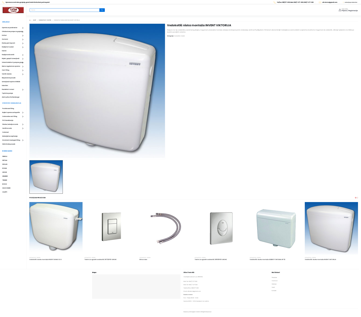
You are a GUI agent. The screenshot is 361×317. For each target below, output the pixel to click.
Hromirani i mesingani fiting (11, 140)
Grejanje (274, 277)
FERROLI (4, 156)
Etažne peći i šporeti (8, 43)
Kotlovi (4, 35)
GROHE (4, 172)
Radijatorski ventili (8, 55)
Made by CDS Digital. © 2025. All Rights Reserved (197, 312)
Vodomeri (5, 132)
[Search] (102, 10)
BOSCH (4, 184)
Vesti (273, 287)
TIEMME (4, 180)
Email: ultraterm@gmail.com (192, 291)
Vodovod (274, 281)
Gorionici (5, 39)
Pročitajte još (79, 205)
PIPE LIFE (4, 164)
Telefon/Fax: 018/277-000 (191, 288)
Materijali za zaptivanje (9, 136)
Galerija (274, 284)
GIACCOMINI (6, 188)
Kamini (4, 51)
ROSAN (4, 168)
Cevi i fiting (5, 70)
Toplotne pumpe (7, 93)
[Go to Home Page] (29, 20)
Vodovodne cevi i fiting (9, 116)
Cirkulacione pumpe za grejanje (12, 31)
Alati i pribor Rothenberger (11, 97)
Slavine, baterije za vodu (10, 124)
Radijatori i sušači (8, 47)
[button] (355, 198)
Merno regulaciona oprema (11, 66)
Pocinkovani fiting (8, 108)
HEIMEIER (5, 176)
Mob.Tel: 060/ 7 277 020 (191, 285)
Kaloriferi (5, 85)
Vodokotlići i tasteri (179, 36)
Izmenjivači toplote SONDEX (11, 82)
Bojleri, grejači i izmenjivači (10, 58)
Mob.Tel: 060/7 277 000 (190, 281)
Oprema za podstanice (9, 28)
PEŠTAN (4, 160)
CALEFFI (4, 192)
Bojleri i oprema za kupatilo (11, 112)
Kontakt (274, 290)
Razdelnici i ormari (8, 89)
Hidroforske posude (8, 144)
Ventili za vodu (7, 128)
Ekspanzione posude (9, 78)
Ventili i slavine (7, 74)
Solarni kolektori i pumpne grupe (12, 62)
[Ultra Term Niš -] (13, 10)
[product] (56, 228)
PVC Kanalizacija (7, 120)
